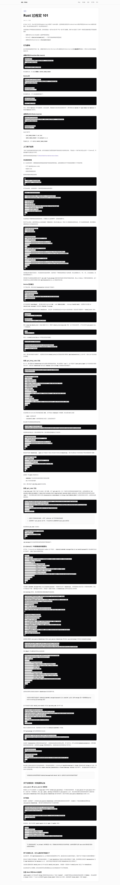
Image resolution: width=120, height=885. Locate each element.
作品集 (83, 2)
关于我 (92, 2)
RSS (97, 2)
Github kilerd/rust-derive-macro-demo (48, 155)
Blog (79, 2)
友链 (88, 2)
